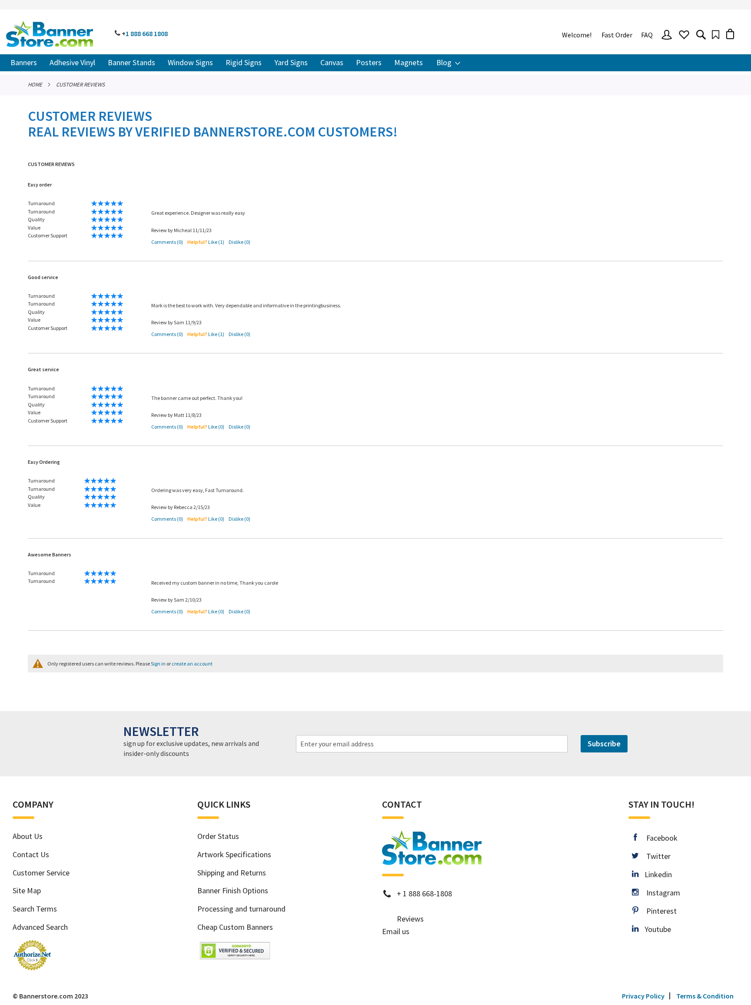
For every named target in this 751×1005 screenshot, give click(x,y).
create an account (192, 663)
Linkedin (655, 874)
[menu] (375, 62)
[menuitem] (23, 62)
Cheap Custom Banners (235, 927)
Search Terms (35, 909)
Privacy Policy (643, 996)
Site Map (27, 890)
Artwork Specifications (234, 854)
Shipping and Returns (231, 873)
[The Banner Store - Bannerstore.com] (49, 34)
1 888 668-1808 (427, 894)
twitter (654, 856)
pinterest (657, 911)
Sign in (158, 663)
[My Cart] (730, 33)
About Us (28, 836)
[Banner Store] (432, 861)
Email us (395, 931)
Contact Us (31, 854)
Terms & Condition (705, 996)
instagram (659, 893)
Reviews (410, 919)
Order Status (218, 836)
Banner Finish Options (232, 890)
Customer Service (41, 873)
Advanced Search (40, 927)
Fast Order (616, 34)
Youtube (654, 929)
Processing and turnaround (241, 909)
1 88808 (147, 33)
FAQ (647, 34)
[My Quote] (715, 34)
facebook (657, 838)
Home (35, 84)
